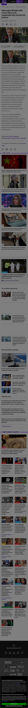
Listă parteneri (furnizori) (5, 701)
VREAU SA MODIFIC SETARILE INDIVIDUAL (14, 705)
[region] (14, 692)
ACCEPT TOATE (14, 703)
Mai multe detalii (18, 683)
